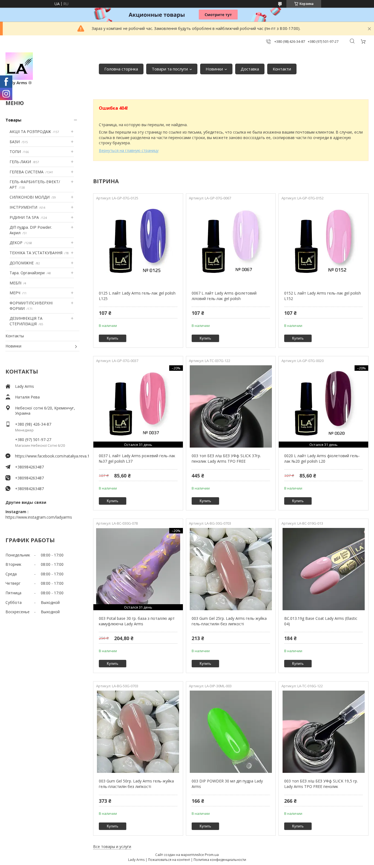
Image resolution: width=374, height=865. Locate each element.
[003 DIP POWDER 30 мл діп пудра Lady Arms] (231, 732)
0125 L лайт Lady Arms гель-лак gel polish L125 (137, 295)
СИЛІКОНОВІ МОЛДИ (30, 197)
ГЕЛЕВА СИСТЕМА (27, 171)
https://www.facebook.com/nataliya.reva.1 (47, 456)
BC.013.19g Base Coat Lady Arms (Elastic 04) (320, 621)
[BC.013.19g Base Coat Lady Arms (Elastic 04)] (323, 569)
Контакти (282, 69)
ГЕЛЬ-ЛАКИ (20, 161)
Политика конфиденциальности (220, 859)
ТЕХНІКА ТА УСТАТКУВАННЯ (36, 252)
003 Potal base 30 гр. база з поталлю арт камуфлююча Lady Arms (137, 621)
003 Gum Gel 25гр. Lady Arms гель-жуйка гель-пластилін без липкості (229, 621)
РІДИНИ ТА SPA (24, 217)
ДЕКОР (16, 242)
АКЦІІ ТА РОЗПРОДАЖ (30, 131)
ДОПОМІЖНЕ (22, 262)
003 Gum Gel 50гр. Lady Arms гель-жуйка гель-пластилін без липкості (136, 783)
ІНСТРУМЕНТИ (23, 207)
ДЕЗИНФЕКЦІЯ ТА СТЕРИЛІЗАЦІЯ (26, 321)
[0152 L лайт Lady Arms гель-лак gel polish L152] (323, 244)
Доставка (250, 69)
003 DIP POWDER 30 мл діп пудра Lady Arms (227, 783)
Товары (13, 120)
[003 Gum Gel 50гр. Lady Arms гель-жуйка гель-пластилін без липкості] (138, 732)
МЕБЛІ (15, 282)
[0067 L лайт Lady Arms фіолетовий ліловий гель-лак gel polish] (231, 244)
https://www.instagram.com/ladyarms (38, 517)
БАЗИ (15, 141)
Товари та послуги (170, 69)
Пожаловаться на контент (169, 859)
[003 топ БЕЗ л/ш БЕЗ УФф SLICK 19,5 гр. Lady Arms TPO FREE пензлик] (323, 732)
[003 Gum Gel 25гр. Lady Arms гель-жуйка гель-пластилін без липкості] (231, 569)
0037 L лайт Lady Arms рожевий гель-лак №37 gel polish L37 (137, 458)
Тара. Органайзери (27, 272)
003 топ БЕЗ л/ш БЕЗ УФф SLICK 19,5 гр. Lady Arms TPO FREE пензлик (321, 783)
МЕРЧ (15, 292)
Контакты (14, 335)
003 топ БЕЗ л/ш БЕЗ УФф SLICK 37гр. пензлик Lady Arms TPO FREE (226, 458)
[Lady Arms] (19, 66)
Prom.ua (212, 854)
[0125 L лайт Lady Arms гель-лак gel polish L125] (138, 244)
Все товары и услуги (112, 846)
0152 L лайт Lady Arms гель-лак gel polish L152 (322, 295)
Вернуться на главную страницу (129, 150)
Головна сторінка (121, 69)
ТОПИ (15, 151)
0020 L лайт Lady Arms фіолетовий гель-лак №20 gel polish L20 (322, 458)
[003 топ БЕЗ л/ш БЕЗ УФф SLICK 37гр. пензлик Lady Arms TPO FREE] (231, 406)
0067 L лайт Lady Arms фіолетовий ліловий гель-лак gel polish (224, 295)
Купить (112, 338)
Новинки (214, 69)
